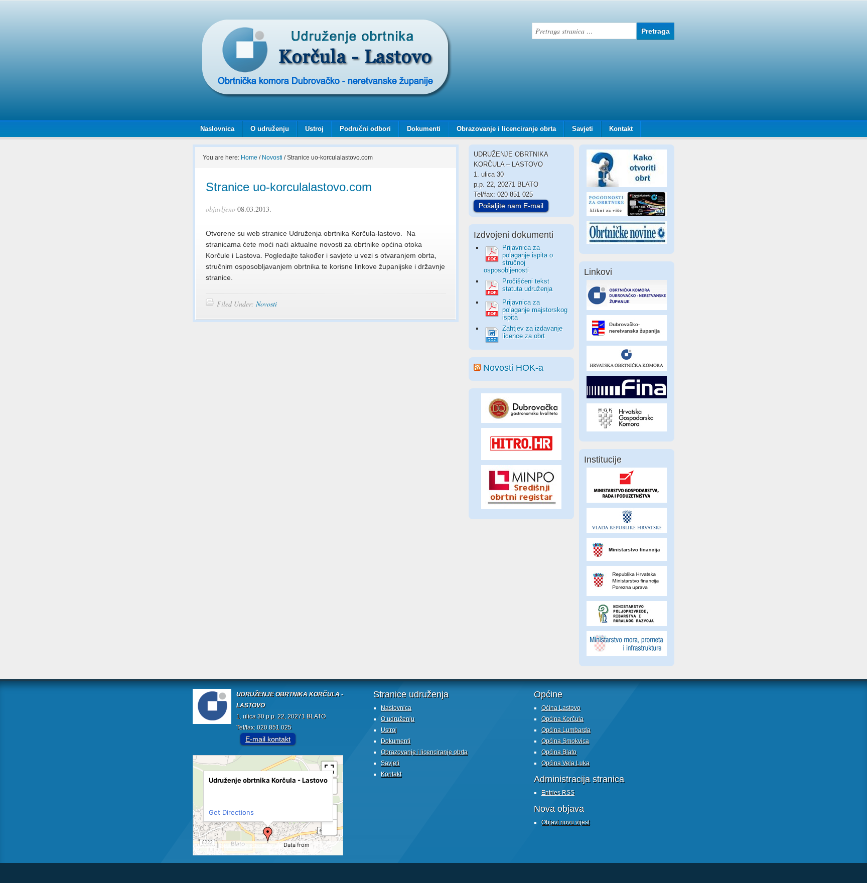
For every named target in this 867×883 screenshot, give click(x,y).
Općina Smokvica (565, 741)
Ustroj (314, 128)
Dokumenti (424, 128)
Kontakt (621, 128)
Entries (557, 792)
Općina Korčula (562, 718)
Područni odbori (361, 128)
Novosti (266, 304)
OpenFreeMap (234, 845)
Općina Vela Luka (565, 763)
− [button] (329, 827)
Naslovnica (217, 128)
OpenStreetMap (211, 851)
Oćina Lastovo (561, 707)
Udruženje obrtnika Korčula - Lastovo (293, 27)
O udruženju (269, 128)
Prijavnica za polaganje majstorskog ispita (534, 310)
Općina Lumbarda (566, 729)
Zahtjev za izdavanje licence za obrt (532, 332)
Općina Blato (558, 752)
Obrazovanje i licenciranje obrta (502, 128)
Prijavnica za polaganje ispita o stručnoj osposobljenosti (518, 259)
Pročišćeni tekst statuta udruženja (527, 284)
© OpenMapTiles (265, 845)
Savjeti (578, 128)
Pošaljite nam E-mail (511, 206)
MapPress (205, 845)
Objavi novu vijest (565, 822)
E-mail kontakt (268, 739)
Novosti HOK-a (513, 368)
